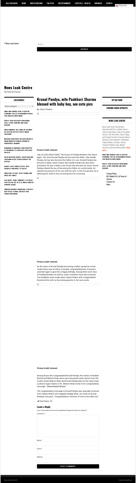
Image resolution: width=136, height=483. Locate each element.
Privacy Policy (111, 173)
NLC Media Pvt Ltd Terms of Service (117, 177)
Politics (50, 3)
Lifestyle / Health (83, 3)
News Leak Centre (18, 87)
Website (40, 457)
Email (39, 449)
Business (98, 3)
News (24, 3)
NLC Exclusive (12, 3)
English (122, 5)
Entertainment (64, 3)
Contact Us (111, 181)
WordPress (129, 480)
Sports (109, 3)
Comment (41, 413)
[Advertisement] (68, 26)
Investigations (36, 3)
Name (39, 440)
